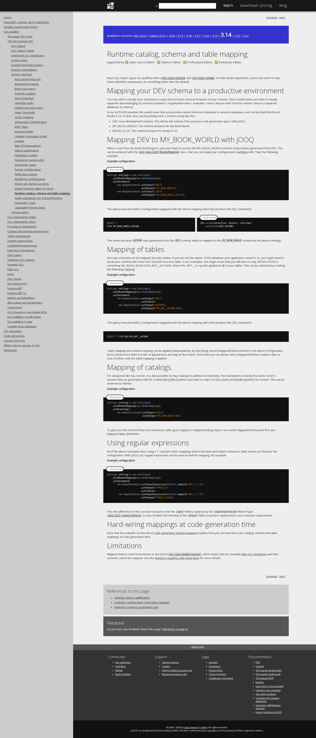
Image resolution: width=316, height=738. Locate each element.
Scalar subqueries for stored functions (39, 198)
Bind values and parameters (25, 302)
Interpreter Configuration (31, 122)
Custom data (19, 60)
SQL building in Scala (19, 321)
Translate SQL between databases (267, 700)
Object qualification (27, 150)
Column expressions (20, 241)
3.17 (197, 35)
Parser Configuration (28, 169)
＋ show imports (115, 169)
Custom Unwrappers (24, 69)
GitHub (119, 670)
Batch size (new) (25, 88)
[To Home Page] (111, 8)
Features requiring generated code (136, 607)
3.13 (237, 35)
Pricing (256, 5)
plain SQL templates (254, 554)
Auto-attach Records (28, 79)
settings (242, 152)
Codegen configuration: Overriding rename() (142, 602)
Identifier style (24, 103)
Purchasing (214, 666)
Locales (19, 141)
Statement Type (25, 203)
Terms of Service (217, 674)
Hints (10, 274)
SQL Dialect (18, 46)
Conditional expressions (22, 245)
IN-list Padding (24, 117)
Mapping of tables (135, 249)
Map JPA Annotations (28, 146)
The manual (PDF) (265, 678)
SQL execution (13, 331)
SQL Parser (14, 279)
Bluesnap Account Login (174, 674)
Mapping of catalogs (139, 367)
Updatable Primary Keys (30, 207)
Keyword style (24, 131)
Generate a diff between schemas (268, 707)
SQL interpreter (17, 283)
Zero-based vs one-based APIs (27, 312)
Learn (228, 5)
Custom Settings (21, 74)
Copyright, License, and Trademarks (26, 22)
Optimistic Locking (26, 155)
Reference (10, 350)
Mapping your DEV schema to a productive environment (195, 90)
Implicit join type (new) (29, 108)
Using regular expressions (148, 442)
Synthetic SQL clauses (21, 260)
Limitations (124, 545)
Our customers (123, 662)
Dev (136, 35)
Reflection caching (26, 174)
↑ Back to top (197, 646)
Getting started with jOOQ (20, 27)
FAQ (258, 662)
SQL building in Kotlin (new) (24, 317)
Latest (154, 35)
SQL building (11, 31)
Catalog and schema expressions (28, 231)
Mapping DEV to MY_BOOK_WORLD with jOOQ (180, 139)
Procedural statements (22, 226)
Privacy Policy (216, 670)
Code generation (14, 336)
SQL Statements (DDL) (21, 222)
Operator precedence (21, 250)
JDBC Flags (21, 127)
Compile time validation (21, 326)
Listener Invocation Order (31, 136)
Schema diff (14, 288)
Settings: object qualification (132, 597)
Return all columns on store (32, 184)
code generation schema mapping (175, 533)
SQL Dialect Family (22, 50)
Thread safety (20, 212)
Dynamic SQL (15, 264)
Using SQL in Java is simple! (269, 686)
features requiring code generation (177, 558)
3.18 (189, 35)
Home (8, 17)
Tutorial (260, 666)
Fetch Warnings (24, 98)
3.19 (180, 35)
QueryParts (14, 307)
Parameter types (25, 165)
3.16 (206, 35)
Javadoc (260, 682)
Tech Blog (120, 666)
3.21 (162, 35)
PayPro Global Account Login (177, 670)
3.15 (215, 35)
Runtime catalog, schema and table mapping (42, 193)
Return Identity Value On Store (34, 188)
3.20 (172, 35)
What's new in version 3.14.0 (22, 345)
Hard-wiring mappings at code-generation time (181, 524)
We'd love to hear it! (175, 629)
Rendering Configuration (30, 179)
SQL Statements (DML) (21, 217)
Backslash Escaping (27, 84)
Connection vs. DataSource (27, 55)
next (282, 17)
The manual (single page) (268, 670)
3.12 (246, 35)
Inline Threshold (25, 112)
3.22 (143, 35)
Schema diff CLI (17, 293)
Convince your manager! (268, 690)
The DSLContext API (20, 41)
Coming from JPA (14, 340)
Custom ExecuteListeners (27, 65)
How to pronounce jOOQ (269, 712)
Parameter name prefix (29, 160)
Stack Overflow (123, 674)
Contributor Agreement (221, 678)
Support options (170, 662)
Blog (283, 5)
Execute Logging (25, 93)
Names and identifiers (21, 298)
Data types (14, 255)
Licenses (213, 662)
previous (271, 17)
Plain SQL (13, 269)
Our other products (266, 694)
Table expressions (19, 236)
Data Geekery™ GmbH (195, 727)
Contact (166, 666)
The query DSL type (20, 36)
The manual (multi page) (268, 674)
